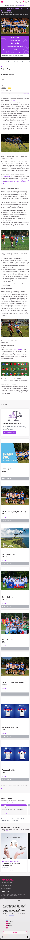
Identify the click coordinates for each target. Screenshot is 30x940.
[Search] (16, 2)
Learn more (12, 810)
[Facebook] (1, 886)
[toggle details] (26, 871)
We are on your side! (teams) (14, 682)
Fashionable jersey (10, 727)
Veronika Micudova (7, 12)
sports (9, 87)
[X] (4, 886)
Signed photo (7, 597)
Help (12, 802)
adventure (4, 87)
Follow (15, 49)
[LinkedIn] (10, 886)
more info (3, 76)
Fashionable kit (8, 770)
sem (13, 100)
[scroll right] (27, 26)
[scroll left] (2, 26)
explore (8, 830)
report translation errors (12, 895)
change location (22, 5)
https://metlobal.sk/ (6, 176)
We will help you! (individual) (14, 511)
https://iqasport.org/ (18, 349)
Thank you (6, 469)
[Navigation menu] (28, 1)
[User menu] (26, 2)
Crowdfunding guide (20, 802)
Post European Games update (12, 55)
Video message (8, 640)
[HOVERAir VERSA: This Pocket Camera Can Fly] (14, 846)
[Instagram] (8, 886)
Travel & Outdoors (5, 81)
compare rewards (9, 432)
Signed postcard (9, 554)
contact (8, 76)
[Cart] (20, 2)
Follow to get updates (7, 813)
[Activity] (23, 1)
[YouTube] (6, 886)
